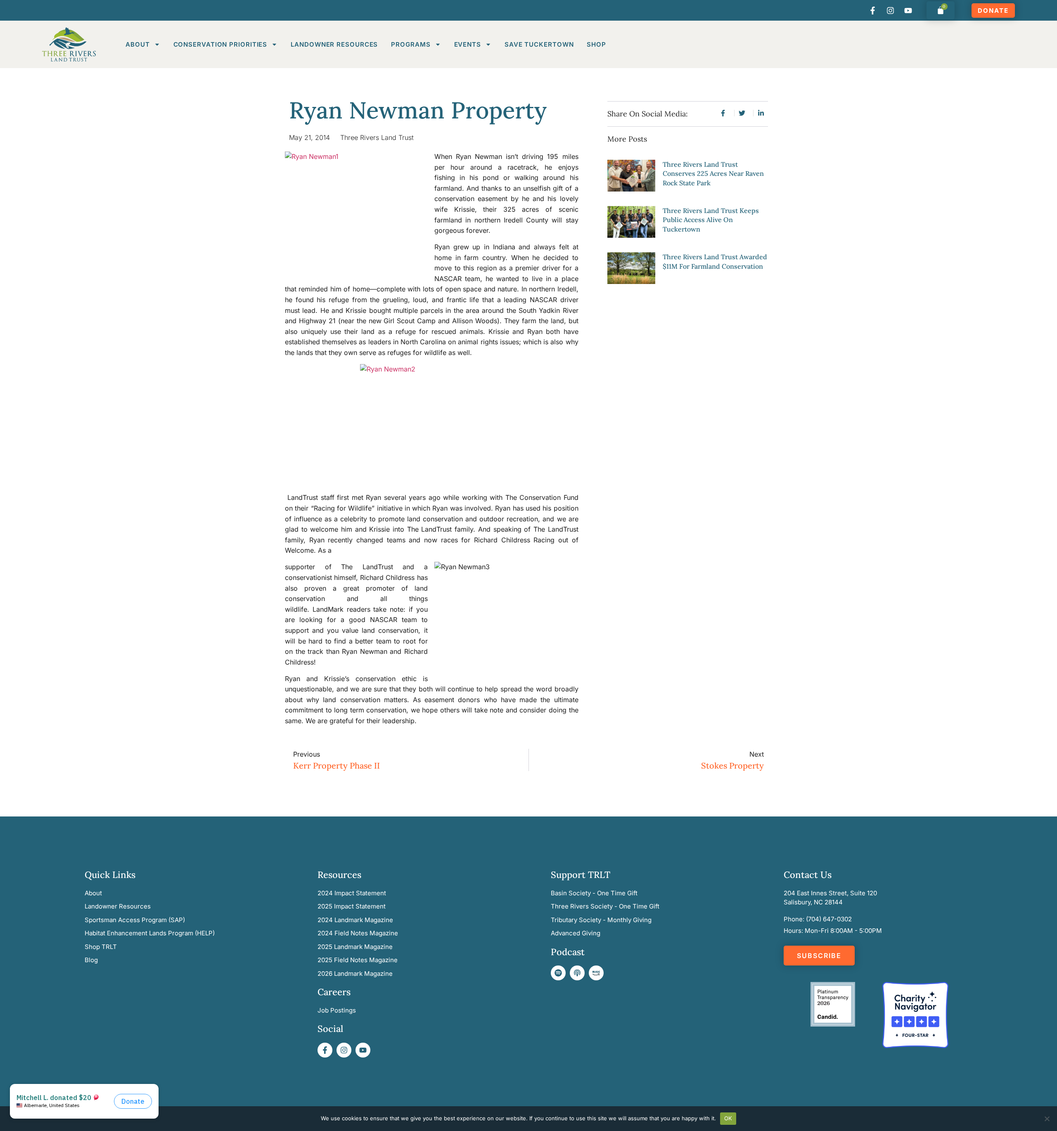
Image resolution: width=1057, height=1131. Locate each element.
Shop (596, 44)
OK (728, 1118)
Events (467, 44)
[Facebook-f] (873, 10)
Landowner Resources (334, 44)
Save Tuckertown (539, 44)
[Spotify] (558, 972)
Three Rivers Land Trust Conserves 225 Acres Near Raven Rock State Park (713, 173)
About (138, 44)
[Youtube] (908, 10)
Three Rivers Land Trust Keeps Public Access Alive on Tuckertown (711, 219)
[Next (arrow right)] (1042, 565)
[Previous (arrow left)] (14, 565)
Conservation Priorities (220, 44)
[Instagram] (890, 10)
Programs (410, 44)
